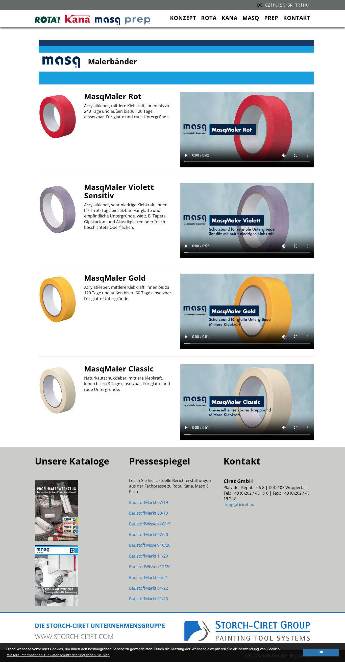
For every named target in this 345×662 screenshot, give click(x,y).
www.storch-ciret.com (74, 636)
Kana (229, 17)
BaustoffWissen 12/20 (149, 566)
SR (290, 5)
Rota (208, 17)
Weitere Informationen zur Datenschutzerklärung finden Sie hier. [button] (58, 655)
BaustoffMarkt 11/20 (148, 556)
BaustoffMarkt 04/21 (148, 577)
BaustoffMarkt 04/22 (148, 588)
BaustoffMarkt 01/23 (148, 599)
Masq (250, 17)
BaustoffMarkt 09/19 (148, 513)
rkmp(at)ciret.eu (239, 504)
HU (306, 5)
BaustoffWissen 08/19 (149, 524)
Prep (271, 17)
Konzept (183, 17)
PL (275, 5)
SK (282, 5)
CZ (267, 5)
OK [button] (320, 652)
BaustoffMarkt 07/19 (148, 502)
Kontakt (296, 17)
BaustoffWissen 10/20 (149, 545)
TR (297, 5)
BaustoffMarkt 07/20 (148, 534)
